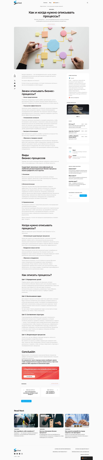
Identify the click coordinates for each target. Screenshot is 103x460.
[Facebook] (17, 454)
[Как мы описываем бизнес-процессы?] (52, 420)
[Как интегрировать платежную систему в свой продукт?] (30, 392)
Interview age (72, 181)
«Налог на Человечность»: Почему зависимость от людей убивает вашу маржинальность (75, 109)
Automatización (51, 24)
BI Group (71, 124)
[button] (87, 2)
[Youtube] (15, 454)
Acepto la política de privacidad (75, 198)
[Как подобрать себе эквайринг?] (50, 392)
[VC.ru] (22, 454)
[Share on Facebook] (14, 83)
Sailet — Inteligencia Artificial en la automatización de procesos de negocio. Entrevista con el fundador (77, 184)
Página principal (43, 6)
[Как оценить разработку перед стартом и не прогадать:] (77, 420)
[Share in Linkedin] (14, 86)
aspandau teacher (73, 131)
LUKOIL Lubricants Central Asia (73, 136)
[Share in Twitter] (14, 80)
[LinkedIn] (19, 454)
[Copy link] (14, 88)
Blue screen (72, 175)
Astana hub (72, 168)
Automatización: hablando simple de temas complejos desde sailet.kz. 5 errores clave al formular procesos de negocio (78, 172)
